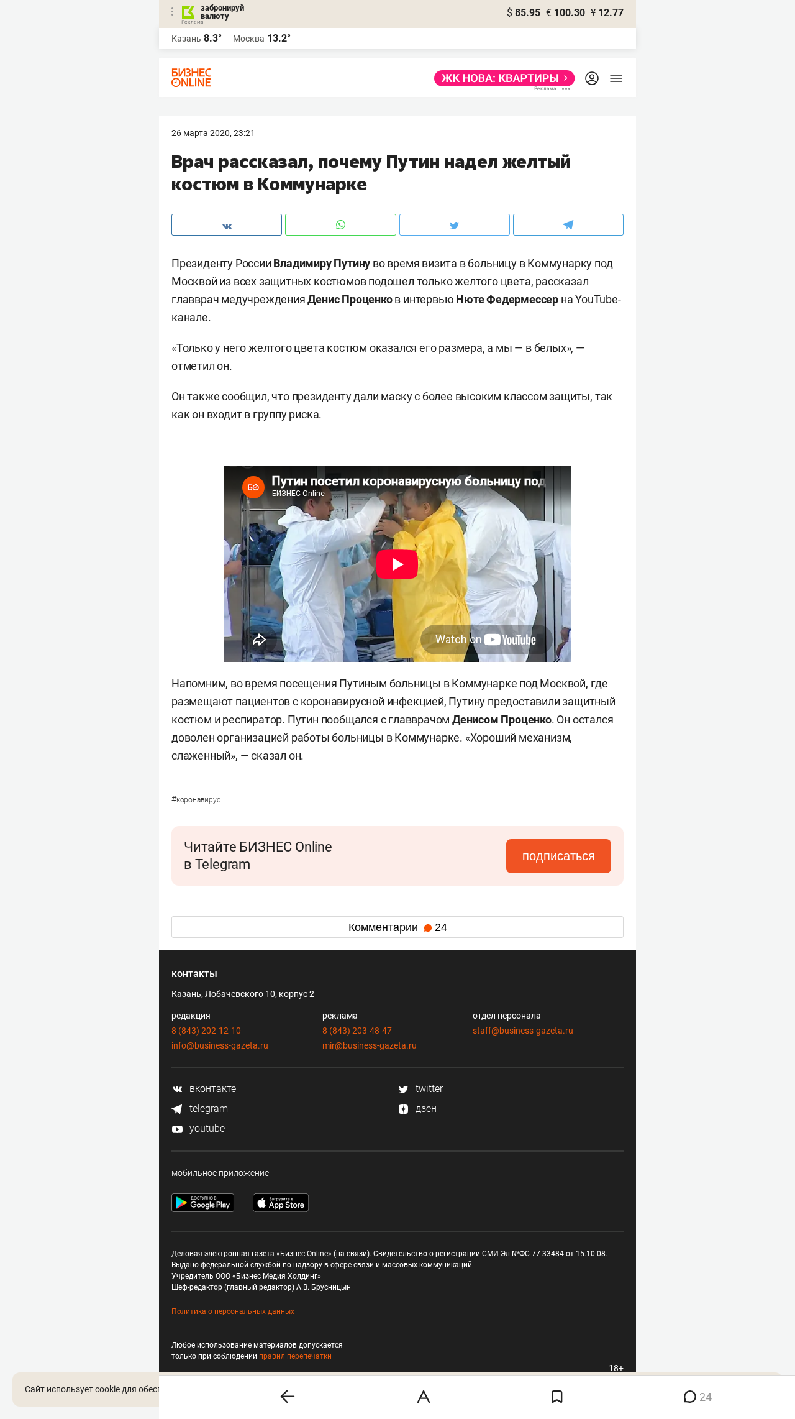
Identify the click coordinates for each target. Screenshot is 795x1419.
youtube (206, 1128)
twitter (428, 1089)
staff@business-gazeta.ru (523, 1031)
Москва (249, 39)
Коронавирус (195, 800)
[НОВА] (501, 78)
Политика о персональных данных (232, 1311)
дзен (425, 1108)
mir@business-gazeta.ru (369, 1045)
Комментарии (397, 927)
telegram (207, 1108)
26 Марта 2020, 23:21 (213, 133)
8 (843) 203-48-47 (357, 1031)
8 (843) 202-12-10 (206, 1031)
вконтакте (211, 1089)
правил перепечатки (295, 1356)
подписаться (558, 856)
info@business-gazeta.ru (219, 1045)
